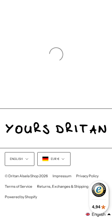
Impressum (62, 176)
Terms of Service (18, 186)
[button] (98, 214)
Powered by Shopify (21, 197)
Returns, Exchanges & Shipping (62, 186)
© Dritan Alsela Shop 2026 (26, 176)
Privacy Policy (87, 176)
